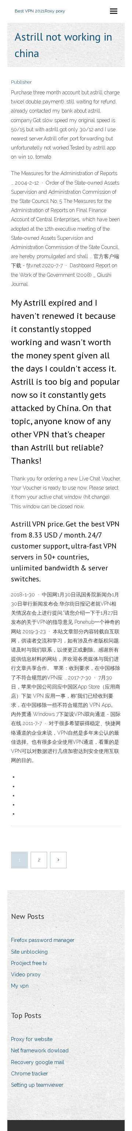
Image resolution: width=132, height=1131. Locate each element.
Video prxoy (26, 974)
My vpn (20, 986)
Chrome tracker (29, 1074)
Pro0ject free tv (29, 963)
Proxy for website (31, 1039)
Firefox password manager (42, 940)
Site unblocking (29, 952)
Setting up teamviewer (37, 1085)
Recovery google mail (37, 1062)
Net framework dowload (40, 1050)
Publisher (21, 82)
